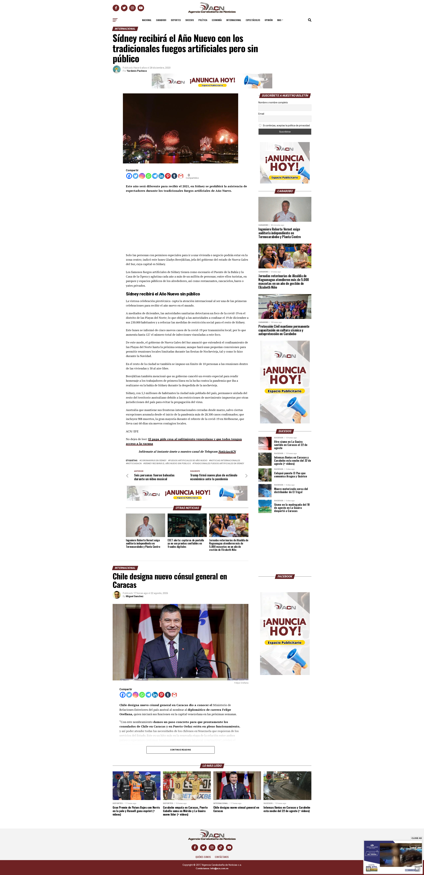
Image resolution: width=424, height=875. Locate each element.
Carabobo (161, 20)
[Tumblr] (174, 176)
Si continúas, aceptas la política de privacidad (286, 125)
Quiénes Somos (203, 857)
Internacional (233, 20)
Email (261, 113)
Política (202, 20)
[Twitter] (135, 176)
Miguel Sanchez (134, 596)
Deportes (176, 20)
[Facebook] (129, 176)
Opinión (269, 20)
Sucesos (189, 20)
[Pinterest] (168, 176)
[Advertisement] (187, 220)
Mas (279, 20)
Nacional (146, 20)
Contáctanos (222, 857)
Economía (217, 20)
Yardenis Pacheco (137, 71)
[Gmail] (181, 176)
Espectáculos (253, 20)
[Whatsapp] (148, 176)
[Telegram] (155, 176)
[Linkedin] (161, 176)
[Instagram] (142, 176)
